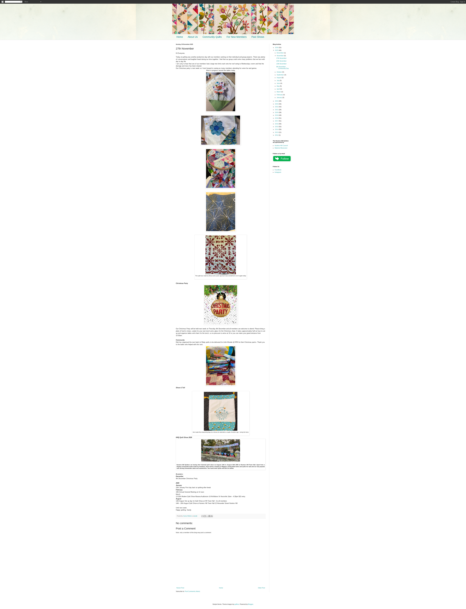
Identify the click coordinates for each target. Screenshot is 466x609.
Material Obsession (281, 148)
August (279, 77)
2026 (277, 47)
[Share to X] (207, 516)
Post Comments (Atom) (192, 591)
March (279, 92)
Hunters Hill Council (281, 145)
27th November (281, 58)
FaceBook (278, 170)
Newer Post (180, 588)
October (279, 72)
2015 (277, 127)
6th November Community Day (282, 67)
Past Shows (257, 37)
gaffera (236, 604)
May (278, 86)
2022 (277, 107)
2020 (277, 112)
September (280, 75)
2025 (277, 50)
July (278, 80)
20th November (281, 61)
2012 (277, 135)
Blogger (250, 604)
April (278, 89)
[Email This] (202, 516)
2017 (277, 121)
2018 (277, 118)
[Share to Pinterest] (212, 516)
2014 (277, 129)
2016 (277, 124)
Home (179, 37)
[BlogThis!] (205, 516)
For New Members (237, 37)
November (280, 56)
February (280, 95)
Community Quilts (212, 37)
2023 (277, 104)
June (278, 83)
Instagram (278, 172)
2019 (277, 115)
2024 (277, 101)
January (279, 97)
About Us (193, 37)
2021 (277, 110)
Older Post (261, 588)
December (280, 53)
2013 (277, 132)
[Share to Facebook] (209, 516)
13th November (281, 64)
